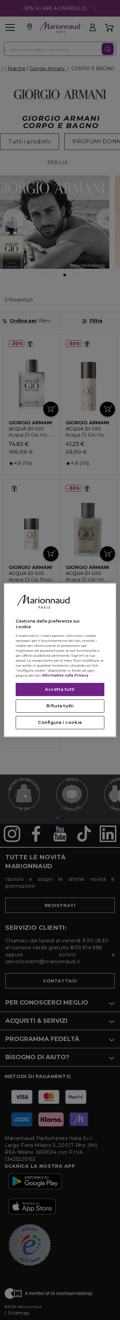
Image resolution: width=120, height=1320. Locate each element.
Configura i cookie (60, 722)
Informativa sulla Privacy (65, 675)
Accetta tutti (60, 689)
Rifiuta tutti (60, 705)
